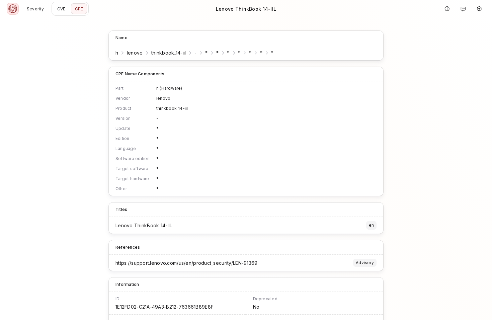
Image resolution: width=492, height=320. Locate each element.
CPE (79, 8)
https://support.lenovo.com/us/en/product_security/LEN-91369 (186, 263)
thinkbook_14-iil (168, 53)
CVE (61, 8)
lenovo (135, 53)
